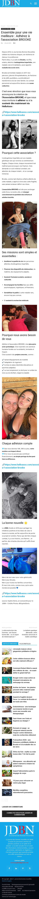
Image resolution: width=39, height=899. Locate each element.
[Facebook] (4, 46)
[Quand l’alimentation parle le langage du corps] (7, 773)
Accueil (3, 26)
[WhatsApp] (18, 46)
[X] (9, 46)
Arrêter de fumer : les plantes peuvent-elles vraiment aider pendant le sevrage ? (24, 689)
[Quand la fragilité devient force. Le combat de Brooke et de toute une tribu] (7, 699)
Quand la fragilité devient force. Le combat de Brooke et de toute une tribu (25, 699)
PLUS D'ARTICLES (25, 644)
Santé (13, 29)
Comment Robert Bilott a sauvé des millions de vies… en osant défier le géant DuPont (25, 670)
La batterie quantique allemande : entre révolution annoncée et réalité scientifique (29, 634)
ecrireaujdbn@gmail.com (19, 863)
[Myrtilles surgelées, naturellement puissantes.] (7, 792)
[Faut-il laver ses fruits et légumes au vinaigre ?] (7, 720)
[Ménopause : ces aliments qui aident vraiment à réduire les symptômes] (7, 763)
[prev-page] (3, 800)
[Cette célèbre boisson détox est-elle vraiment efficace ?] (7, 660)
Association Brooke (12, 26)
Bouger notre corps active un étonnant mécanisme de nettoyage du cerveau (24, 680)
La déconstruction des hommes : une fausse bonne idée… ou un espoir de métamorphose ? (10, 634)
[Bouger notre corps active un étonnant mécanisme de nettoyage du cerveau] (7, 680)
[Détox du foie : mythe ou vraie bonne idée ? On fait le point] (7, 754)
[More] (27, 46)
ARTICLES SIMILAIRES (10, 644)
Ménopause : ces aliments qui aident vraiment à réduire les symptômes (24, 763)
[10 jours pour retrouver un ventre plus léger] (7, 782)
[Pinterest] (13, 46)
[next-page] (6, 800)
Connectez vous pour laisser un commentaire (19, 814)
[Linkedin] (22, 46)
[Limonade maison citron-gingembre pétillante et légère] (7, 651)
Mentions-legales (7, 881)
